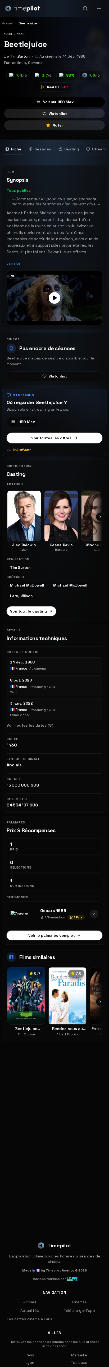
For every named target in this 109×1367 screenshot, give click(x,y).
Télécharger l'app (79, 1310)
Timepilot (59, 1245)
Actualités (29, 1310)
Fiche (16, 149)
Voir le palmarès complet (51, 935)
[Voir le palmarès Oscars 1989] (94, 914)
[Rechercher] (85, 8)
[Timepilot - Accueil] (22, 8)
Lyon (30, 1362)
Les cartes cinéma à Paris (29, 1319)
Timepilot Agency (60, 1270)
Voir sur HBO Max (58, 101)
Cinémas (79, 1302)
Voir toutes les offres (51, 438)
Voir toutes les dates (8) (30, 725)
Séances (43, 149)
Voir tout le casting (28, 611)
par (9, 450)
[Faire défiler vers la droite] (100, 517)
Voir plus (13, 264)
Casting (71, 149)
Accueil (29, 1302)
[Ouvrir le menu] (99, 8)
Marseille (79, 1355)
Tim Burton (20, 56)
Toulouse (79, 1362)
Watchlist (58, 113)
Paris (30, 1355)
